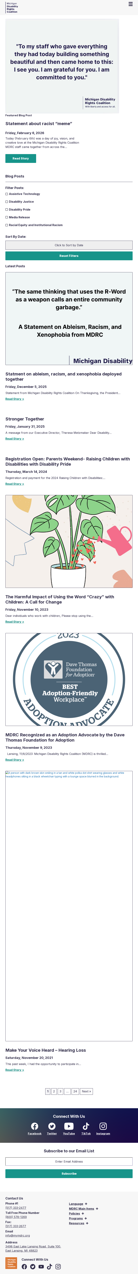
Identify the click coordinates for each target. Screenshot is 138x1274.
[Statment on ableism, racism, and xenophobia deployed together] (69, 318)
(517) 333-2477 (15, 1208)
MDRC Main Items (81, 1208)
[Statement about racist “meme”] (62, 65)
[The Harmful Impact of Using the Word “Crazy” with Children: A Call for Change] (69, 541)
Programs (76, 1218)
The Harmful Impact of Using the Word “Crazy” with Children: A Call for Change (59, 599)
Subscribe (69, 1173)
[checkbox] (65, 194)
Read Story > (14, 399)
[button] (86, 1203)
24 (75, 1091)
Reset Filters (69, 256)
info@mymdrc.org (17, 1235)
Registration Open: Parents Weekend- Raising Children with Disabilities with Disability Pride (67, 461)
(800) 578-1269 (16, 1217)
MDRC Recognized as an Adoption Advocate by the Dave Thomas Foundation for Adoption (65, 737)
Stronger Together (24, 419)
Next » (86, 1091)
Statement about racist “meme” (38, 123)
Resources (76, 1223)
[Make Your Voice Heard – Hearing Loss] (69, 905)
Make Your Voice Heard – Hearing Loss (45, 1050)
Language (76, 1204)
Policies (74, 1213)
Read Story (21, 158)
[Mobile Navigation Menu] (131, 4)
